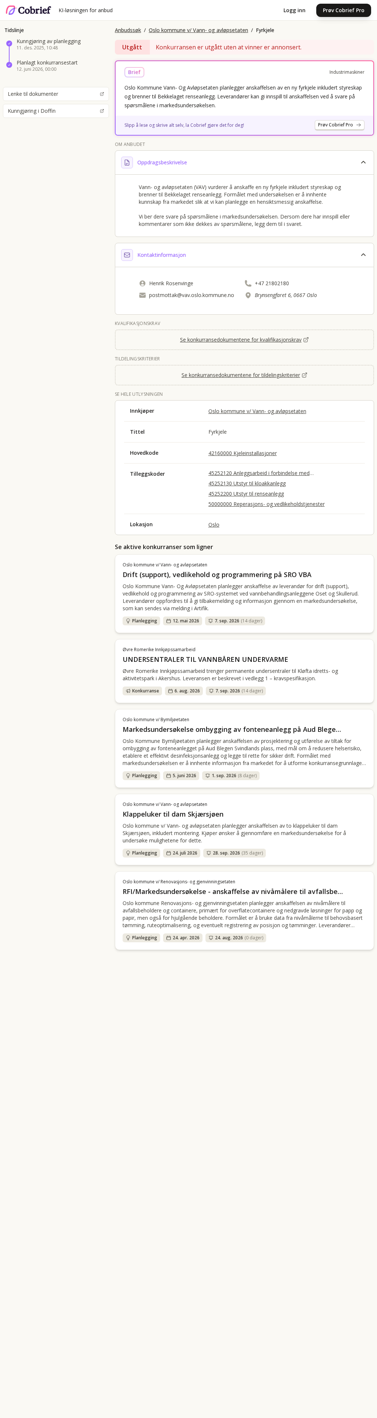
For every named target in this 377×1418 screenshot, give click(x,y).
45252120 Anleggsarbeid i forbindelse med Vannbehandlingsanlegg (259, 473)
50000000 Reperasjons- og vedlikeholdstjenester (266, 503)
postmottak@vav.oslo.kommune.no (191, 294)
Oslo (213, 524)
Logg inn (294, 10)
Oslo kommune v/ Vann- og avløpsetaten (198, 30)
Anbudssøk (128, 30)
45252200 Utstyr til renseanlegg (246, 493)
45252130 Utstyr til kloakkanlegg (247, 483)
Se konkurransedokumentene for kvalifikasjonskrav (241, 339)
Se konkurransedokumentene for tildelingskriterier (241, 374)
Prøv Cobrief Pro (343, 10)
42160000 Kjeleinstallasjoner (242, 453)
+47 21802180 (272, 283)
